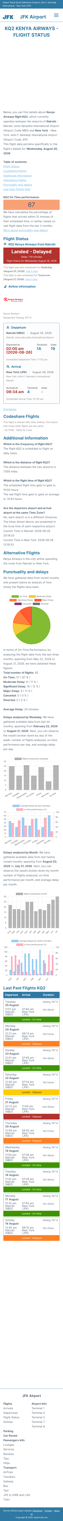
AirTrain (8, 1472)
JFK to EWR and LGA (16, 1495)
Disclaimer (38, 1510)
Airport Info (39, 1403)
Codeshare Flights (14, 171)
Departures (10, 1412)
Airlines (8, 1422)
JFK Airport (33, 16)
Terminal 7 (38, 1422)
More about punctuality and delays (25, 230)
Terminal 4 (38, 1412)
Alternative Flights (14, 180)
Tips (6, 1458)
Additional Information (17, 175)
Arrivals (8, 1408)
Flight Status (11, 166)
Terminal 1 (38, 1408)
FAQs (6, 1463)
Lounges (8, 1444)
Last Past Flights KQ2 (16, 189)
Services (8, 1449)
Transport (9, 1467)
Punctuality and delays (17, 184)
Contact (48, 1510)
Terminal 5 (38, 1417)
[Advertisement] (31, 75)
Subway (8, 1481)
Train (6, 1499)
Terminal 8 (38, 1426)
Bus (5, 1486)
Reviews (8, 1454)
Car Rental (10, 1435)
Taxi (6, 1490)
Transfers (9, 1476)
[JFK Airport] (8, 17)
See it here (32, 271)
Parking (8, 1431)
